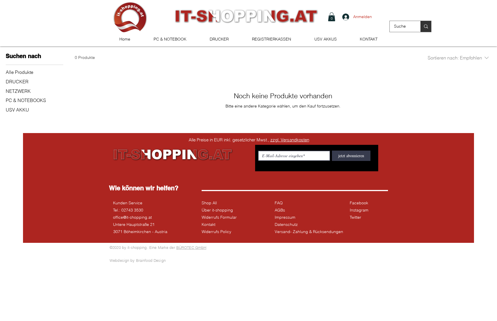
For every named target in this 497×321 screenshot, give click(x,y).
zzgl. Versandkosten (289, 140)
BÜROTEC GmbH (191, 247)
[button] (331, 16)
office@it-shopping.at (132, 217)
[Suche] (425, 26)
